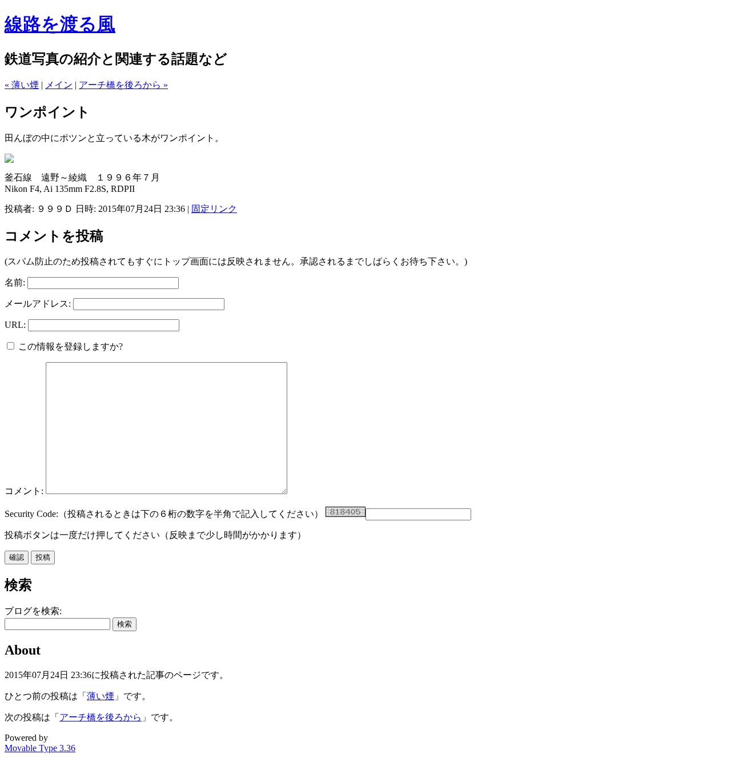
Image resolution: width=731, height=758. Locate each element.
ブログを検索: (33, 611)
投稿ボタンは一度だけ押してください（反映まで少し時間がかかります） (155, 535)
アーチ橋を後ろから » (123, 85)
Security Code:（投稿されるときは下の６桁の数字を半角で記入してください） (164, 514)
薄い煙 (100, 696)
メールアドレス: (38, 303)
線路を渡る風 (60, 24)
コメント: (25, 491)
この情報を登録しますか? (69, 346)
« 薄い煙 (22, 85)
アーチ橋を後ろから (100, 717)
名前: (15, 282)
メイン (59, 85)
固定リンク (214, 209)
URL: (15, 325)
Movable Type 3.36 (40, 748)
